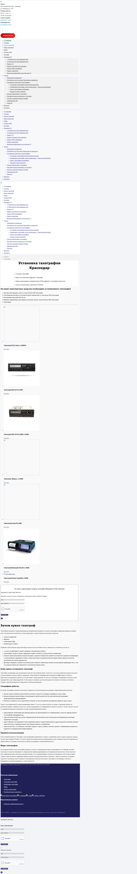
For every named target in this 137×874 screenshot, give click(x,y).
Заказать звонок (8, 35)
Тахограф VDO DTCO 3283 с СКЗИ (16, 434)
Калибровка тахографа (11, 784)
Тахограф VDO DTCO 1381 (13, 390)
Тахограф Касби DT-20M (13, 523)
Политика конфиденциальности (13, 804)
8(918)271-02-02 (6, 20)
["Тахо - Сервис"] (1, 2)
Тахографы (7, 259)
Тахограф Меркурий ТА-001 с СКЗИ (16, 568)
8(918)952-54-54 (6, 25)
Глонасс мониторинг (10, 789)
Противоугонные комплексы (13, 792)
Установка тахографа (10, 782)
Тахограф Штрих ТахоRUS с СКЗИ (16, 578)
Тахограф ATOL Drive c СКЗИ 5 (15, 345)
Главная (6, 256)
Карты (6, 787)
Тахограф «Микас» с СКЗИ (13, 479)
